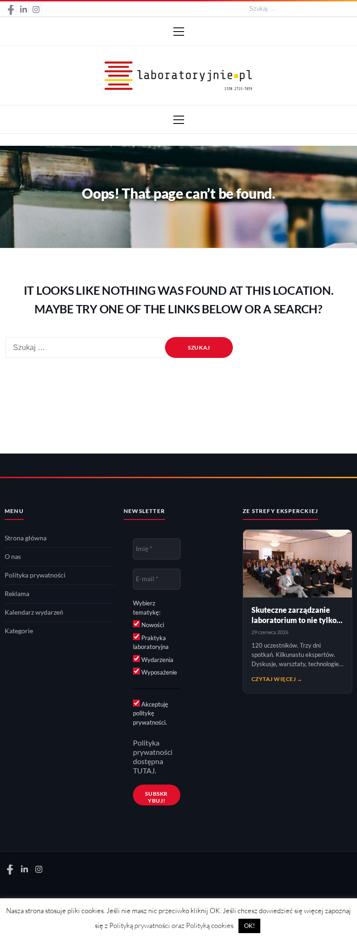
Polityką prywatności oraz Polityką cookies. (172, 925)
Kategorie (19, 631)
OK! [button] (249, 925)
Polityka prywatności (35, 575)
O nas (13, 556)
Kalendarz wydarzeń (34, 612)
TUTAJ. (144, 770)
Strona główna (25, 538)
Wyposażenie (158, 672)
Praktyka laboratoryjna (151, 642)
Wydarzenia (156, 659)
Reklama (17, 593)
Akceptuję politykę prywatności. (150, 713)
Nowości (152, 625)
